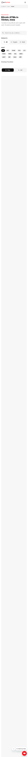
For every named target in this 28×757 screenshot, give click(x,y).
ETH (19, 50)
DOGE (13, 50)
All (7, 42)
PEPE (9, 53)
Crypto (15, 42)
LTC (24, 50)
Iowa (8, 6)
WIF (9, 57)
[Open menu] (25, 2)
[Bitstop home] (5, 2)
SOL (15, 53)
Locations (3, 6)
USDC (21, 53)
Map (8, 70)
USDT (3, 57)
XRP (20, 57)
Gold (23, 42)
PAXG (3, 53)
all (3, 50)
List (21, 70)
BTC (8, 50)
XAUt (14, 57)
